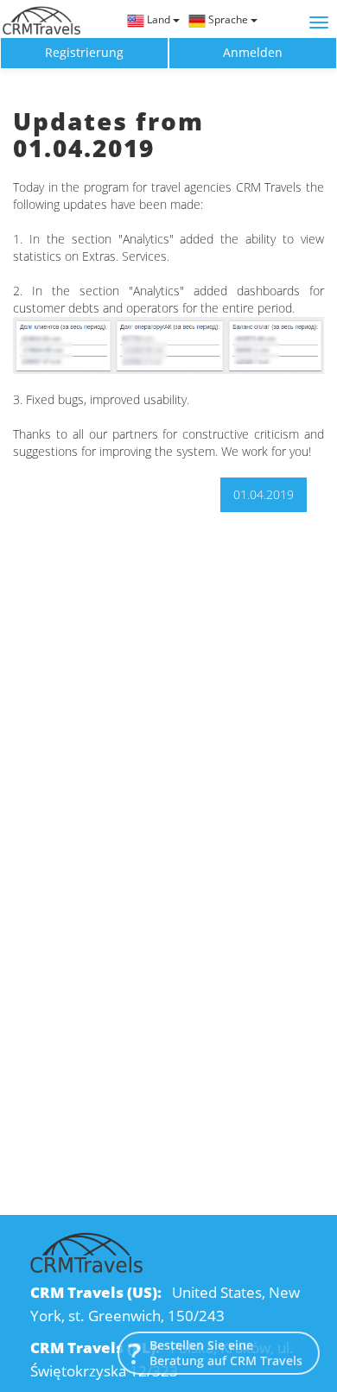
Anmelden (253, 52)
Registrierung (84, 52)
